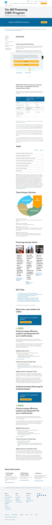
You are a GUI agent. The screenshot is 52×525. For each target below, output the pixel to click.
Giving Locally (7, 498)
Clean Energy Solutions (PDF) (22, 296)
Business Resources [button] (29, 3)
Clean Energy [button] (35, 3)
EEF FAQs (7, 43)
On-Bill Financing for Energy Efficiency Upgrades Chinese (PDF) (28, 297)
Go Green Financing (31, 305)
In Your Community (8, 508)
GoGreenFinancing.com (25, 367)
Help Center (28, 497)
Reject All (26, 64)
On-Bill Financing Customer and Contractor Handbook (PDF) (28, 293)
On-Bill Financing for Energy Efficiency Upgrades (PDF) (27, 295)
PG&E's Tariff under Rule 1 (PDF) (20, 122)
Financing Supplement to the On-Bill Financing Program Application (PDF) (30, 294)
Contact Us (28, 495)
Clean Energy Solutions (9, 41)
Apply (6, 39)
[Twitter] (39, 495)
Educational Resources (8, 500)
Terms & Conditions (14, 514)
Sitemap (36, 514)
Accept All (26, 61)
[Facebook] (38, 495)
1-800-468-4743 (38, 478)
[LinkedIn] (41, 495)
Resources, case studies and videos (9, 46)
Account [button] (11, 3)
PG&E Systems (7, 507)
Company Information (8, 497)
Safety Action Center (19, 501)
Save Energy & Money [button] (23, 3)
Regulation (21, 514)
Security (31, 514)
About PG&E (7, 495)
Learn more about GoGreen (25, 322)
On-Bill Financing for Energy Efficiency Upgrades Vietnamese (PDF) (29, 301)
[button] (35, 1)
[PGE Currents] (38, 497)
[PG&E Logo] (6, 2)
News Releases (18, 497)
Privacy (27, 514)
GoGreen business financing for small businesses (8, 49)
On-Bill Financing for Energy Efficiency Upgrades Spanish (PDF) (28, 300)
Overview (6, 37)
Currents (17, 495)
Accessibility (7, 514)
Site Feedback (28, 498)
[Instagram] (45, 495)
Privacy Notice (21, 58)
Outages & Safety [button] (16, 3)
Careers (6, 505)
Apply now (44, 22)
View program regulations (20, 359)
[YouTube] (43, 495)
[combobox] (29, 1)
